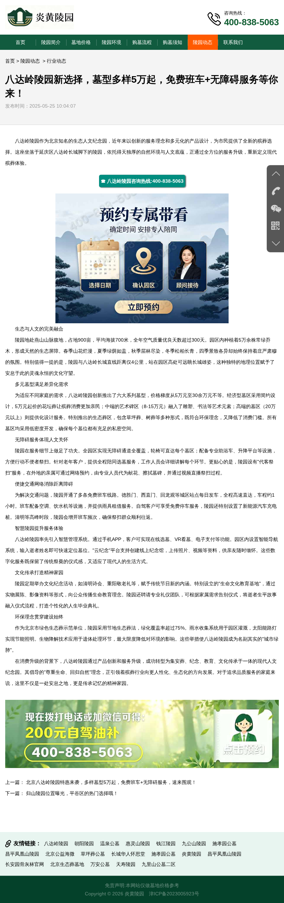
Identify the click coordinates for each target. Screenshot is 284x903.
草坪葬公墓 (93, 854)
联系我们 (233, 42)
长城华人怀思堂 (128, 854)
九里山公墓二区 (159, 864)
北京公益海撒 (59, 854)
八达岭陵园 (27, 141)
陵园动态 (202, 42)
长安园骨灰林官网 (24, 864)
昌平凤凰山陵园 (22, 854)
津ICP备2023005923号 (174, 893)
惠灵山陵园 (138, 843)
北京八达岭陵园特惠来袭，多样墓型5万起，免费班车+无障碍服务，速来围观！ (111, 782)
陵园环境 (111, 42)
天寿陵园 (125, 864)
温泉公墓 (109, 843)
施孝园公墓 (224, 843)
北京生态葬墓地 (67, 864)
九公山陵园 (194, 843)
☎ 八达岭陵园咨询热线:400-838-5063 (142, 181)
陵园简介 (51, 42)
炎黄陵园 (191, 854)
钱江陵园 (166, 843)
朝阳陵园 (84, 843)
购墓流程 (142, 42)
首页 (20, 42)
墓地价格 (81, 42)
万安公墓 (100, 864)
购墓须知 (172, 42)
